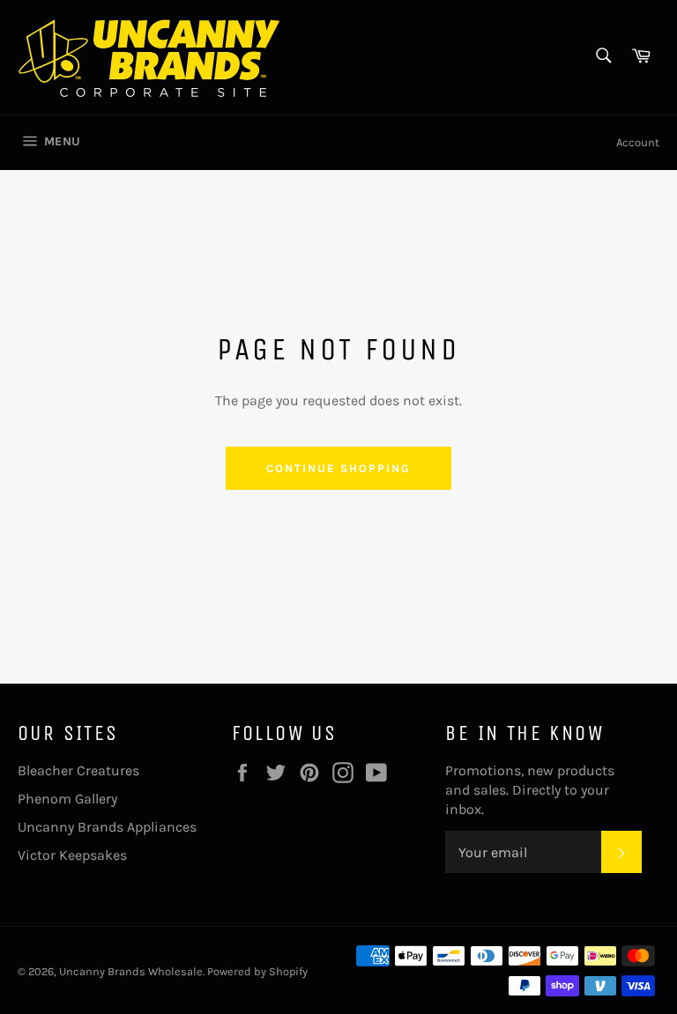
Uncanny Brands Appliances (107, 826)
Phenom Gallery (67, 798)
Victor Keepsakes (72, 855)
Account (637, 142)
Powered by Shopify (257, 971)
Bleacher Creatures (78, 770)
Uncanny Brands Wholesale (131, 971)
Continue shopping (338, 468)
